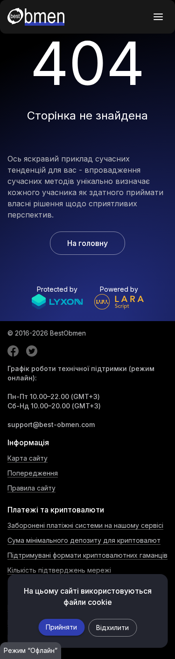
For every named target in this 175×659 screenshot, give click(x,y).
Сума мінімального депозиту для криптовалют (84, 540)
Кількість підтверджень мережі (59, 570)
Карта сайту (27, 458)
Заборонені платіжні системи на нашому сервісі (85, 525)
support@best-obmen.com (51, 424)
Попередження (32, 473)
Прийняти (61, 627)
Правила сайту (31, 488)
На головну (87, 243)
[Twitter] (31, 351)
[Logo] (35, 17)
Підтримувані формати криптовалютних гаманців (87, 555)
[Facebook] (13, 351)
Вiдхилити (112, 627)
